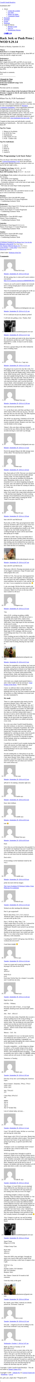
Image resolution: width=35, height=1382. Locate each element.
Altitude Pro (16, 1373)
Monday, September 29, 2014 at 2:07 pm (16, 562)
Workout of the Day (15, 252)
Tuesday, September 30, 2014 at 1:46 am (16, 1183)
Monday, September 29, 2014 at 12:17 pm (17, 335)
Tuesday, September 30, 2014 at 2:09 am (16, 1299)
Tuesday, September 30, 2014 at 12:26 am (17, 997)
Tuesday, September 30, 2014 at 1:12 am (16, 1128)
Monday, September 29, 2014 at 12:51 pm (17, 365)
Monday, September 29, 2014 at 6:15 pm (16, 662)
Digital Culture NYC (14, 1369)
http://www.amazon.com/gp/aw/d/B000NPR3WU (19, 280)
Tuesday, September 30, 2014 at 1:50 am (16, 1238)
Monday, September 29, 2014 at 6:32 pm (16, 779)
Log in (11, 1374)
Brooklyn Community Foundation (14, 106)
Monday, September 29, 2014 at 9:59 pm (16, 879)
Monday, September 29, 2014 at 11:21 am (17, 311)
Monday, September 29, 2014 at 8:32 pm (16, 800)
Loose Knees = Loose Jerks (8, 247)
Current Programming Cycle (11, 161)
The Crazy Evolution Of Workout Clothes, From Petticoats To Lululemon (19, 887)
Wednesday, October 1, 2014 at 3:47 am (16, 1343)
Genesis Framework (28, 1373)
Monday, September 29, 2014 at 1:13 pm (16, 448)
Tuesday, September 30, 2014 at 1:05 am (16, 1075)
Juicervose (3, 249)
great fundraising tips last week (19, 118)
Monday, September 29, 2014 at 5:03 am (16, 274)
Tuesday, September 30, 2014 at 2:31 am (16, 1321)
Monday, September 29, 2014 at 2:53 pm (16, 608)
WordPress (4, 1374)
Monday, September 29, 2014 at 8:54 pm (16, 840)
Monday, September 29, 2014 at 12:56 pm (17, 403)
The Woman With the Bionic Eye (10, 246)
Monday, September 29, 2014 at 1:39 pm (16, 516)
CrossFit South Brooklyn (7, 2)
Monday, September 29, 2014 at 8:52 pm (16, 820)
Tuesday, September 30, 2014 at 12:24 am (17, 961)
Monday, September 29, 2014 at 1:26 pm (16, 470)
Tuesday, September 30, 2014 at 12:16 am (17, 905)
